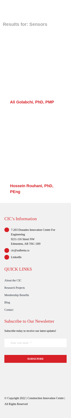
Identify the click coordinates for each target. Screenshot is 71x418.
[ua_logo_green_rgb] (31, 371)
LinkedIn (16, 257)
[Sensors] (35, 63)
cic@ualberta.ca (20, 250)
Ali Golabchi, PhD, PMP (30, 63)
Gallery (41, 63)
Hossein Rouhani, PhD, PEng (30, 147)
